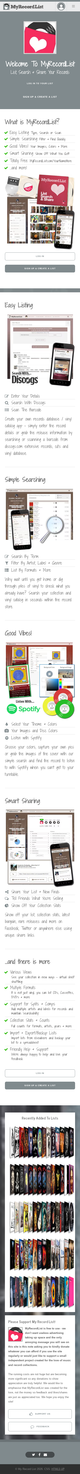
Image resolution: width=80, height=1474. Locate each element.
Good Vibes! (39, 146)
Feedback (42, 1426)
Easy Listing (36, 132)
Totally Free (41, 160)
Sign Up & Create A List (40, 97)
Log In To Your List (40, 83)
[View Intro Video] (40, 37)
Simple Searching (38, 139)
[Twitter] (34, 1454)
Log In (40, 256)
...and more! (20, 168)
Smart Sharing (40, 153)
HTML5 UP (57, 1469)
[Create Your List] (40, 248)
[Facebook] (40, 1454)
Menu (73, 6)
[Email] (46, 1454)
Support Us (42, 1414)
